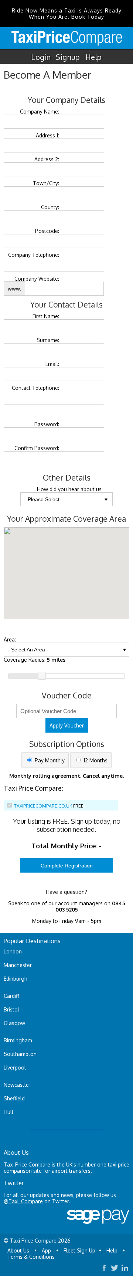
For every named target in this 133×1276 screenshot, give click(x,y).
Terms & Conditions (31, 1257)
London (13, 951)
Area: (10, 639)
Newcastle (16, 1085)
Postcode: (47, 231)
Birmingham (18, 1040)
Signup (68, 57)
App (46, 1250)
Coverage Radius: (34, 660)
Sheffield (14, 1098)
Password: (46, 424)
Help (93, 57)
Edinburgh (15, 978)
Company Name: (39, 111)
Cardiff (11, 996)
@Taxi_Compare (23, 1201)
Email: (52, 364)
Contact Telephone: (35, 388)
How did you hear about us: (70, 489)
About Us (18, 1250)
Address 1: (47, 135)
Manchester (18, 965)
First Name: (46, 316)
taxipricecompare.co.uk (43, 806)
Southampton (20, 1054)
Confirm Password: (36, 448)
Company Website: (36, 279)
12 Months (95, 760)
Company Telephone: (33, 255)
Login (41, 57)
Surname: (48, 340)
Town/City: (46, 183)
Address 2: (46, 159)
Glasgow (14, 1023)
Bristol (11, 1009)
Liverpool (15, 1067)
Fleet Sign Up (79, 1250)
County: (50, 207)
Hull (8, 1112)
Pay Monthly (49, 760)
